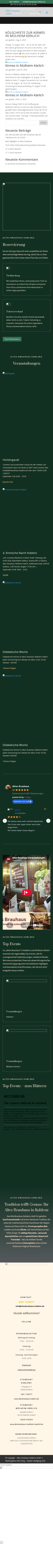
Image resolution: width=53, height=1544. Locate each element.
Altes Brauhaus (20, 786)
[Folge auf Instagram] (26, 1326)
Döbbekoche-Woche (15, 652)
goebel (11, 40)
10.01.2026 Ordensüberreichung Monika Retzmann (25, 145)
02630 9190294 (26, 1419)
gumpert (12, 70)
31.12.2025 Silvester (13, 149)
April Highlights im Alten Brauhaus (18, 141)
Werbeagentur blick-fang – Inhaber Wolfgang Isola (25, 1461)
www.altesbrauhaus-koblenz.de (26, 1399)
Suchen (43, 122)
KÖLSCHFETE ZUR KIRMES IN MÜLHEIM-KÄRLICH (25, 34)
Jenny (17, 810)
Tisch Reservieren (12, 339)
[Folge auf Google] (31, 1326)
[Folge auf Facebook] (22, 1326)
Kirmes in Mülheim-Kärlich (24, 65)
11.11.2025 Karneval (13, 152)
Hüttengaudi (11, 460)
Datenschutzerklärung (26, 1370)
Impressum (26, 1365)
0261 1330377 (26, 1394)
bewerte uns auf (21, 801)
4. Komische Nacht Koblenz (20, 553)
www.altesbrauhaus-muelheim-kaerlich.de (26, 1424)
